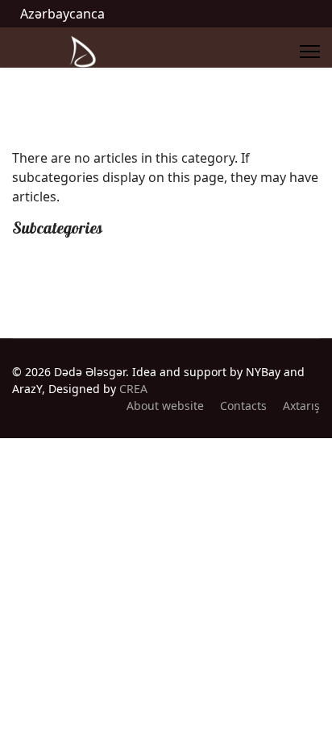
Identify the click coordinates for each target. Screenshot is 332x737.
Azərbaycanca (62, 14)
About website (165, 405)
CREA (133, 388)
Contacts (243, 405)
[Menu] (310, 51)
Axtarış (301, 405)
